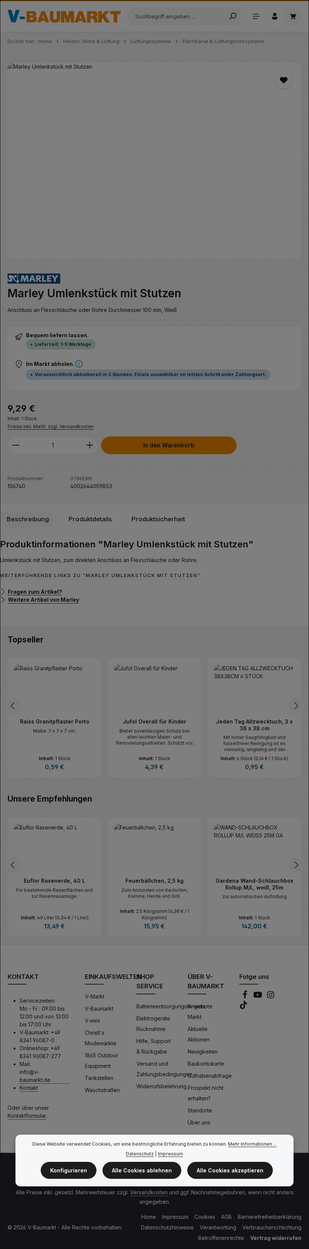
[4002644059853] (154, 160)
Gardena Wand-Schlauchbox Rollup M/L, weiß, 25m (255, 884)
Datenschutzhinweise (167, 1227)
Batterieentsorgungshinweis (170, 1006)
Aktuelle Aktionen (199, 1034)
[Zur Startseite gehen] (64, 16)
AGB (226, 1217)
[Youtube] (258, 997)
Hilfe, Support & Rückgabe (153, 1046)
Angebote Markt (200, 1011)
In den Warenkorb (168, 445)
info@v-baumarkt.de (35, 1076)
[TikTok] (243, 1007)
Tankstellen (99, 1078)
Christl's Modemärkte (100, 1037)
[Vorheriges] (13, 706)
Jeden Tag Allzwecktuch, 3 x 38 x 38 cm (254, 724)
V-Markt (94, 996)
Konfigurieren (68, 1170)
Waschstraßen (102, 1090)
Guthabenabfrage (210, 1075)
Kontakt (29, 1088)
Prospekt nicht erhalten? (205, 1093)
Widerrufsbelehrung (161, 1086)
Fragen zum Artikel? (35, 591)
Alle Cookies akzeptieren (230, 1170)
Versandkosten (149, 1192)
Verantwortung (218, 1227)
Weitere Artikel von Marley (43, 599)
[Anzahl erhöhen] (90, 445)
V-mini (92, 1020)
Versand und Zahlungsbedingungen (164, 1068)
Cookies (204, 1217)
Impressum (175, 1217)
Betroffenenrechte (221, 1238)
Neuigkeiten (203, 1051)
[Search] (233, 16)
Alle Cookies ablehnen (142, 1170)
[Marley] (34, 278)
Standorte (200, 1110)
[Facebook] (246, 997)
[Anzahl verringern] (16, 445)
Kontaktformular (27, 1115)
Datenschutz (140, 1154)
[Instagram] (270, 997)
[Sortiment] (256, 16)
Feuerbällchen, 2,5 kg (154, 880)
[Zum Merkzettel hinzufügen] (283, 80)
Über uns (199, 1122)
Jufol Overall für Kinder (154, 721)
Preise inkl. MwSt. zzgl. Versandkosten (50, 426)
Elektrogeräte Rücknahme (153, 1023)
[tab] (28, 519)
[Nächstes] (296, 706)
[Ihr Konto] (274, 16)
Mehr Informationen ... (252, 1144)
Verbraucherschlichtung (271, 1227)
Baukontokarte (206, 1063)
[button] (79, 364)
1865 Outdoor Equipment (101, 1060)
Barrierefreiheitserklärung (269, 1217)
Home (148, 1217)
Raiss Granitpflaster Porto (54, 721)
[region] (154, 160)
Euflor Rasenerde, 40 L (54, 880)
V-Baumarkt (99, 1008)
